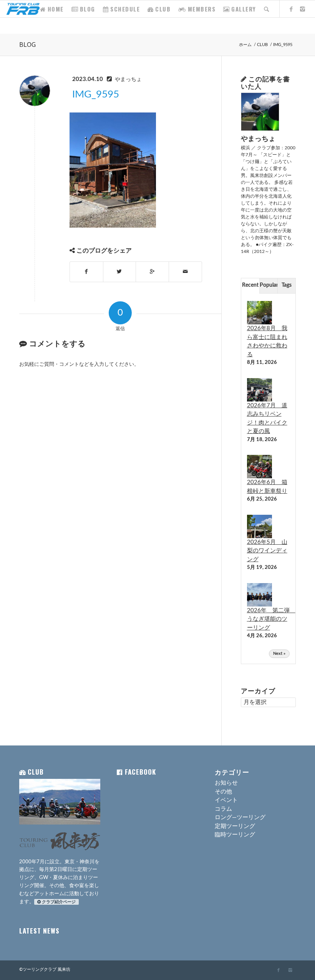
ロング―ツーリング (240, 817)
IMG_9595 (95, 94)
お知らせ (226, 783)
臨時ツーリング (235, 835)
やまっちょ (128, 79)
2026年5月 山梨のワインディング (267, 550)
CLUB (262, 45)
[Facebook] (291, 8)
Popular (268, 285)
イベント (226, 800)
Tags (287, 285)
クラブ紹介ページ (59, 902)
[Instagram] (303, 8)
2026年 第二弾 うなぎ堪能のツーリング (271, 619)
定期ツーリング (235, 826)
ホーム (245, 45)
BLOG (27, 44)
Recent (250, 285)
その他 (223, 792)
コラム (223, 809)
